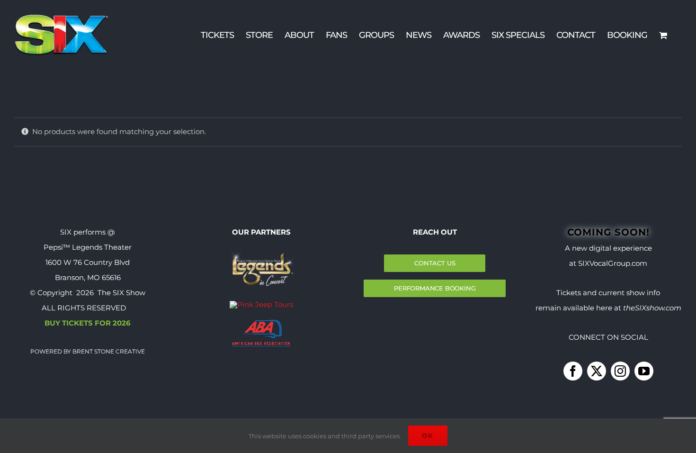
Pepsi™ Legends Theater (88, 247)
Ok (428, 435)
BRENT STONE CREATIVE (108, 351)
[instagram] (620, 371)
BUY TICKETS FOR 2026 (88, 322)
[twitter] (596, 371)
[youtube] (643, 371)
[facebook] (572, 371)
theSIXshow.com (652, 307)
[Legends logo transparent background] (261, 250)
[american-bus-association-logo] (261, 323)
